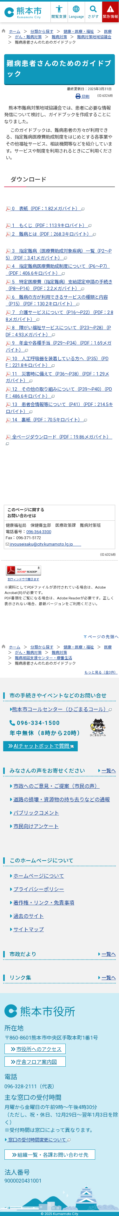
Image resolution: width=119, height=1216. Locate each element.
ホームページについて (38, 876)
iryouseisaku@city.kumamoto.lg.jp (45, 544)
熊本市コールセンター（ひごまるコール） (60, 709)
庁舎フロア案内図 (36, 1062)
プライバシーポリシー (38, 889)
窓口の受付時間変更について (37, 1140)
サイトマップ (28, 929)
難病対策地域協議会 (94, 37)
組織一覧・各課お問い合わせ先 (53, 1155)
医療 (108, 31)
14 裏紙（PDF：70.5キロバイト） (47, 420)
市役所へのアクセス (39, 1049)
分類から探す (41, 31)
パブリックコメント (36, 813)
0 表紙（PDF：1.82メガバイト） (46, 208)
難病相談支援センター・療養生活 (43, 658)
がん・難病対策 (28, 37)
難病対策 (59, 37)
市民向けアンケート (36, 826)
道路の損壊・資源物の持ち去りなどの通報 (61, 800)
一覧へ (109, 771)
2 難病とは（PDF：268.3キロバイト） (52, 234)
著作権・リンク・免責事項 (43, 903)
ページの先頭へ (103, 636)
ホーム (14, 31)
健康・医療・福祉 (78, 31)
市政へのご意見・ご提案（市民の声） (56, 786)
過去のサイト (28, 916)
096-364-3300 (38, 531)
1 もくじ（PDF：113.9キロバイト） (49, 225)
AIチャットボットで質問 (42, 746)
